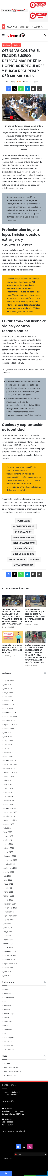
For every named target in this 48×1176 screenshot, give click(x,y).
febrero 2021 (8, 944)
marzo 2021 (8, 940)
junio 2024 (7, 784)
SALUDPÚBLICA (24, 548)
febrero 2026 (8, 705)
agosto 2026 (8, 681)
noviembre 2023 (10, 812)
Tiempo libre (8, 1049)
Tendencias (8, 1045)
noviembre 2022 (10, 860)
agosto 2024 (8, 776)
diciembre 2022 (9, 856)
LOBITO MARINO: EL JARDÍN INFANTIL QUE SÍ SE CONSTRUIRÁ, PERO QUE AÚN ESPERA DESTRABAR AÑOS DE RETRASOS (35, 615)
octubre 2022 (9, 864)
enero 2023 (8, 852)
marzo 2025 (8, 748)
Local (5, 1002)
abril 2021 (7, 936)
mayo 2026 (8, 693)
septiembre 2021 (10, 916)
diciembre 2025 (9, 713)
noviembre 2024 (10, 764)
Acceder (6, 1063)
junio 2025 (7, 736)
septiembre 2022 (10, 868)
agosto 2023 (8, 824)
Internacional (8, 998)
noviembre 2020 (10, 956)
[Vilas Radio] (16, 35)
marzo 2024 (8, 796)
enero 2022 (8, 900)
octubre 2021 (8, 912)
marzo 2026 (8, 701)
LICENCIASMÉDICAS (24, 543)
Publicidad (7, 1021)
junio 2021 (7, 928)
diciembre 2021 (9, 904)
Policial (6, 1017)
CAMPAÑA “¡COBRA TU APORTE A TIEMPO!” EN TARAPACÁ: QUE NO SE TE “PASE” (12, 649)
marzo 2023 (8, 844)
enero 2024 (8, 804)
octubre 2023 (9, 816)
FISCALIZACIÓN (24, 532)
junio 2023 (7, 832)
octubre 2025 (9, 721)
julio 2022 (7, 876)
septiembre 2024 (10, 772)
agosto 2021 (8, 920)
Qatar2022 (7, 1025)
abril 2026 (7, 697)
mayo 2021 (8, 932)
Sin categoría (8, 1037)
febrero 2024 (8, 800)
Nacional (6, 45)
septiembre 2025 (10, 724)
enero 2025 (8, 756)
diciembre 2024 (9, 760)
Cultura (6, 990)
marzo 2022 (8, 892)
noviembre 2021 (10, 908)
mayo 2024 (8, 788)
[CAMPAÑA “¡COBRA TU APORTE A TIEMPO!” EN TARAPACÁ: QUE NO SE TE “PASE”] (12, 637)
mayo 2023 (8, 836)
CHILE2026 (24, 520)
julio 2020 (7, 972)
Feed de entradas (10, 1067)
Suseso (35, 559)
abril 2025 (7, 744)
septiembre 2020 (10, 964)
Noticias (16, 45)
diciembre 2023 (9, 808)
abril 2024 (7, 792)
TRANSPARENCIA (24, 565)
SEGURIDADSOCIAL (24, 554)
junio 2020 (7, 976)
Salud (5, 1033)
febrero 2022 (8, 896)
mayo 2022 (8, 884)
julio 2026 (7, 685)
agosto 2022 (8, 872)
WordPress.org (9, 1075)
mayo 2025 (8, 740)
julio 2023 (7, 828)
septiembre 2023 (10, 820)
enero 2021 (8, 948)
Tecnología (7, 1041)
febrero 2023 (8, 848)
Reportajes (7, 1029)
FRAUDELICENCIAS (24, 537)
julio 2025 (7, 732)
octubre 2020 (9, 960)
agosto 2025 (8, 728)
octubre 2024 (9, 768)
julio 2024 (7, 780)
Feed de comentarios (12, 1071)
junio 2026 (7, 689)
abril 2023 (7, 840)
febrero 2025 (8, 752)
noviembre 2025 (10, 717)
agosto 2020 (8, 968)
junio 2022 (7, 880)
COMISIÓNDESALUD (24, 526)
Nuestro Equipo (9, 1013)
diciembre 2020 (9, 952)
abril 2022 (7, 888)
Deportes (7, 994)
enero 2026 (8, 709)
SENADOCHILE (17, 559)
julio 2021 (7, 924)
